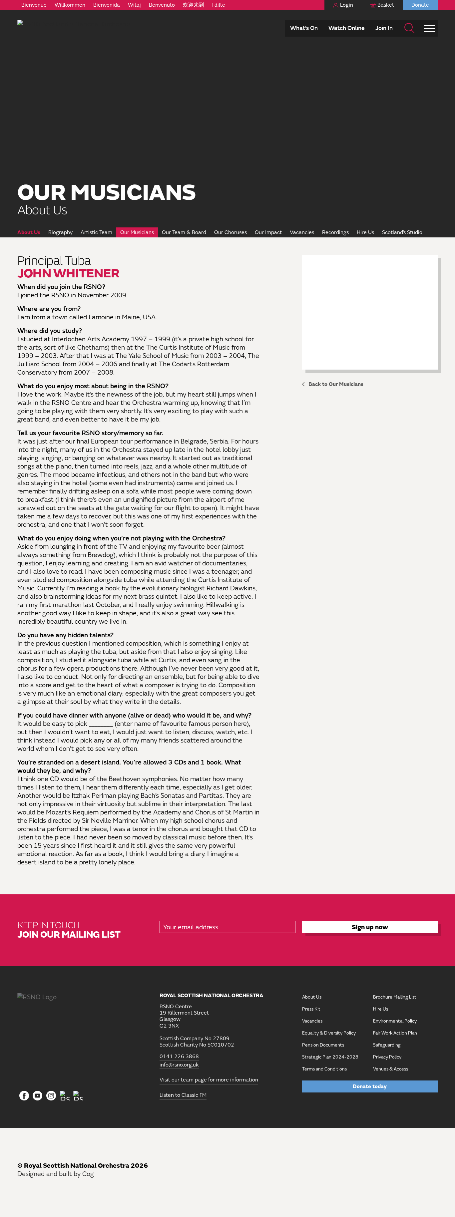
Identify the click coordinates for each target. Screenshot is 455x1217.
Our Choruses (230, 232)
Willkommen (70, 5)
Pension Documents (323, 1045)
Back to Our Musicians (335, 384)
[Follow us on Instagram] (51, 1096)
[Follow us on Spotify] (78, 1095)
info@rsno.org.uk (179, 1065)
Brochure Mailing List (394, 997)
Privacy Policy (387, 1057)
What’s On (304, 28)
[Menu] (429, 28)
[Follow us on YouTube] (38, 1096)
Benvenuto (162, 5)
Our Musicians (137, 232)
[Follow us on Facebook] (24, 1096)
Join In (384, 28)
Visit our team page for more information (209, 1079)
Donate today (370, 1086)
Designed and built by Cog (55, 1174)
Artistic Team (96, 232)
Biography (60, 232)
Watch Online (346, 28)
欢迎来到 (193, 5)
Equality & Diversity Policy (329, 1033)
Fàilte (218, 5)
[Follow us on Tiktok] (65, 1095)
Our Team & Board (184, 232)
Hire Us (365, 232)
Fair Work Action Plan (395, 1033)
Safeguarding (387, 1045)
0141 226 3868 (179, 1057)
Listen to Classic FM (183, 1095)
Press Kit (311, 1009)
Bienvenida (106, 5)
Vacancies (302, 232)
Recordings (335, 232)
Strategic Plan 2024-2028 (330, 1057)
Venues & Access (390, 1069)
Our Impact (268, 232)
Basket (385, 5)
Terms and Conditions (324, 1069)
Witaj (134, 5)
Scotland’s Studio (402, 232)
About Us (28, 232)
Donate (420, 5)
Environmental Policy (395, 1021)
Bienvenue (34, 5)
